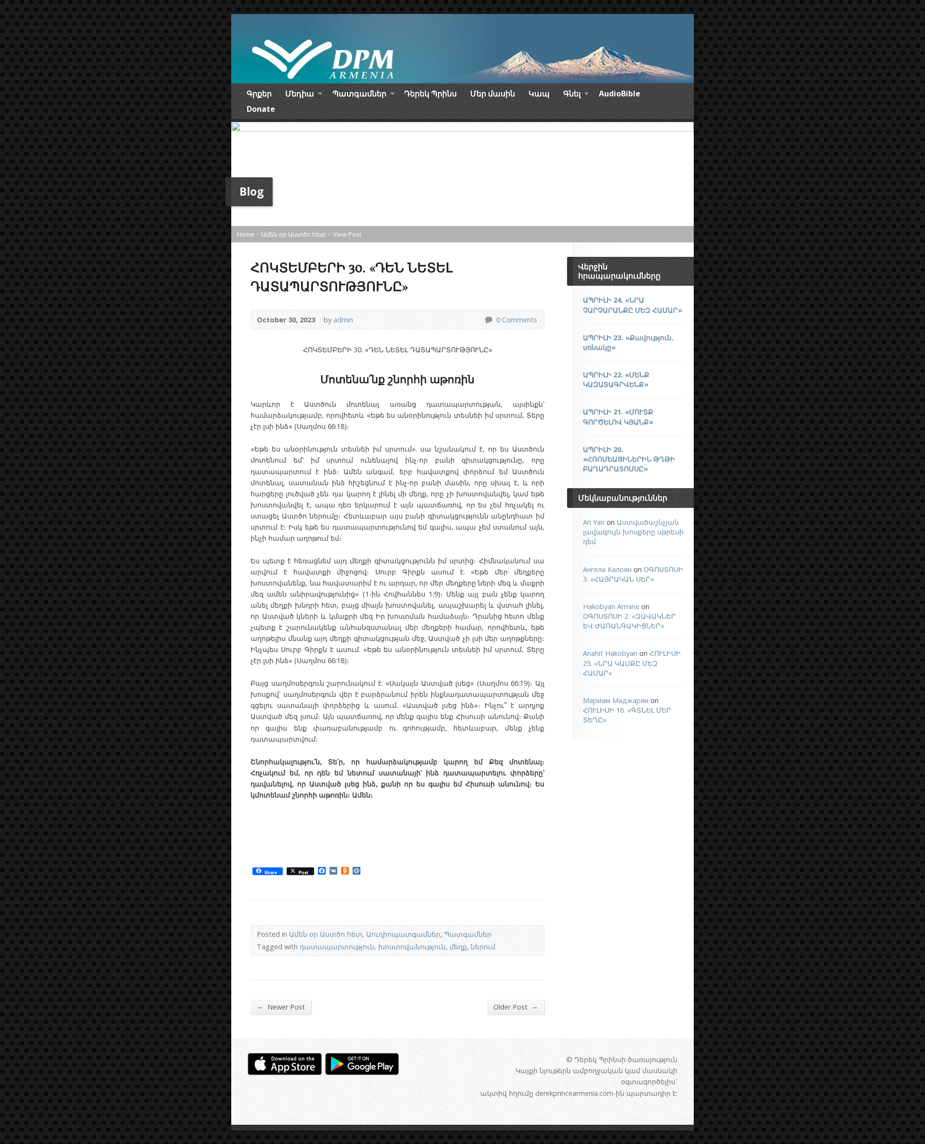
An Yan (594, 522)
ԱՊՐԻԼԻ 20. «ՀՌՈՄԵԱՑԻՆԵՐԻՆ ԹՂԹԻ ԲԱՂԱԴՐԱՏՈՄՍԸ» (629, 459)
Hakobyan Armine (611, 606)
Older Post (515, 1006)
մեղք (458, 946)
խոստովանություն (412, 946)
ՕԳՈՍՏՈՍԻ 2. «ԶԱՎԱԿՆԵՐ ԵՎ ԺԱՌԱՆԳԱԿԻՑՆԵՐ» (629, 621)
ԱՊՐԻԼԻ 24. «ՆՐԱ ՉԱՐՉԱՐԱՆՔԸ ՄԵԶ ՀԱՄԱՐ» (632, 304)
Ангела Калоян (607, 569)
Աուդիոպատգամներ (403, 934)
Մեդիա (299, 95)
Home (245, 234)
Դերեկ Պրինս (430, 93)
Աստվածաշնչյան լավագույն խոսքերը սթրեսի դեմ (633, 532)
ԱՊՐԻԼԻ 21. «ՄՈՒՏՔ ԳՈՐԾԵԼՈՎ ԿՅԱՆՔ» (618, 416)
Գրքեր (259, 93)
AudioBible (619, 93)
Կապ (539, 93)
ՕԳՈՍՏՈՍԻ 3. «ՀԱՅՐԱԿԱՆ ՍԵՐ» (633, 574)
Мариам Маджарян (615, 700)
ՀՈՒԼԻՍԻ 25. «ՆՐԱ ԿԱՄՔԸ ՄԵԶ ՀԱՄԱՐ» (632, 663)
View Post (347, 234)
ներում (483, 946)
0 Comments (488, 319)
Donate (261, 109)
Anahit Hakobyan (610, 653)
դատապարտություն (337, 946)
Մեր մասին (492, 93)
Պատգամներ (359, 95)
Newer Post (281, 1006)
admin (343, 319)
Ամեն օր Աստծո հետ (293, 234)
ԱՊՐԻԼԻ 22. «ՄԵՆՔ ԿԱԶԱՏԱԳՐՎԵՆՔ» (616, 379)
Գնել (572, 95)
